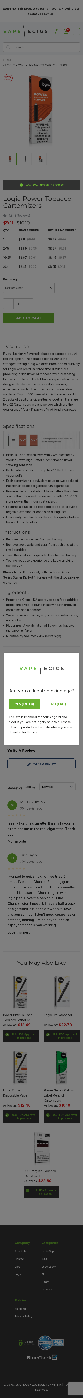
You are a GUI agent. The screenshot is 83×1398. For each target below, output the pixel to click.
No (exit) (58, 704)
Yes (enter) (24, 704)
